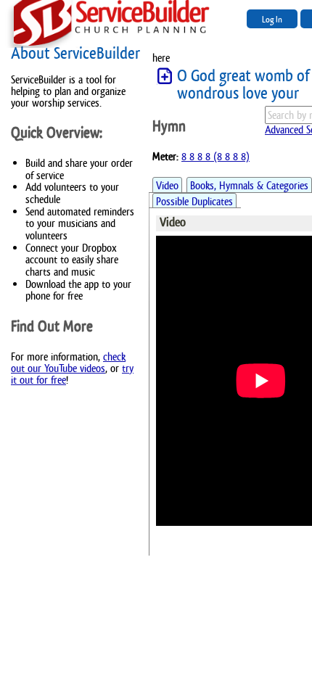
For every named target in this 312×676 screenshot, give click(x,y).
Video (167, 185)
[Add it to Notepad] (164, 76)
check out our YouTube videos (68, 362)
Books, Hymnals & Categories (249, 185)
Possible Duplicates (194, 201)
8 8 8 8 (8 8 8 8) (215, 156)
